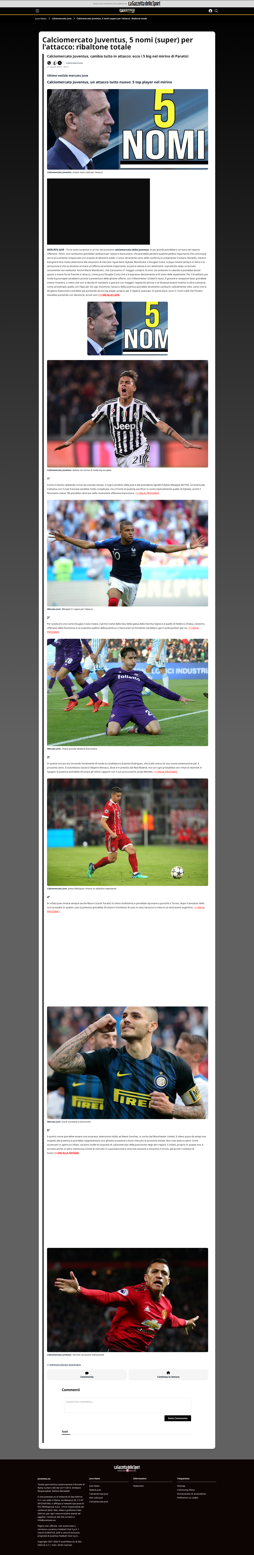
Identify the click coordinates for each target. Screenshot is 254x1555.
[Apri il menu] (37, 11)
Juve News (41, 18)
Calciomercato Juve (61, 18)
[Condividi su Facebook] (54, 63)
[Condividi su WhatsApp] (49, 63)
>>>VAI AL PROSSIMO (147, 493)
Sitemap (181, 1485)
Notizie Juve (95, 1489)
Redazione (138, 1485)
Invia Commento (178, 1418)
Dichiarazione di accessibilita (191, 1493)
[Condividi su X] (60, 63)
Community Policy (186, 1489)
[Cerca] (217, 11)
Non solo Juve (96, 1497)
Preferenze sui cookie (187, 1497)
